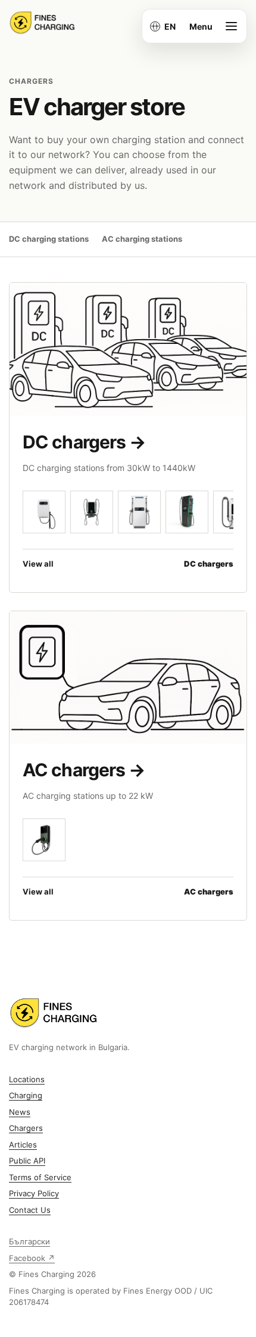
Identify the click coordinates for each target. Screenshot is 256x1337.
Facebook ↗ (32, 1258)
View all (128, 563)
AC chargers (84, 769)
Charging (25, 1095)
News (19, 1112)
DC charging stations (49, 239)
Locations (27, 1079)
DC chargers (84, 442)
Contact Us (30, 1210)
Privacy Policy (34, 1193)
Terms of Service (40, 1177)
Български (29, 1241)
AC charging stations (142, 239)
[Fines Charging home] (42, 23)
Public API (27, 1160)
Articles (23, 1144)
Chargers (26, 1128)
